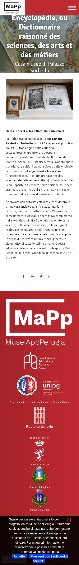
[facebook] (26, 276)
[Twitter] (43, 276)
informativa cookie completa (40, 551)
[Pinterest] (51, 276)
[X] (68, 519)
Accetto (19, 556)
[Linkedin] (34, 276)
